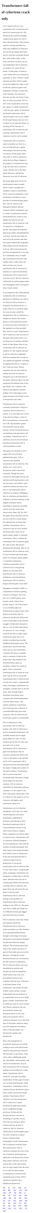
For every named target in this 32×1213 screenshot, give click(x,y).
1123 (14, 1190)
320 (9, 1203)
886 (9, 1190)
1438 (19, 1187)
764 (9, 1195)
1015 (14, 1200)
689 (20, 1192)
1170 (14, 1187)
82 (9, 1187)
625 (20, 1195)
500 (9, 1205)
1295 (4, 1192)
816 (15, 1198)
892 (20, 1198)
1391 (20, 1208)
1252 (20, 1190)
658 (4, 1208)
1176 (14, 1203)
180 (4, 1190)
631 (4, 1203)
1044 (20, 1200)
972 (15, 1208)
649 (14, 1205)
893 (26, 1190)
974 (20, 1203)
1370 (14, 1195)
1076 (19, 1205)
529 (4, 1187)
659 (10, 1192)
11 (25, 1192)
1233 (9, 1208)
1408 (4, 1198)
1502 (25, 1195)
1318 (4, 1211)
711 (25, 1187)
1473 (25, 1198)
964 (26, 1200)
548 (25, 1203)
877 (26, 1208)
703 (4, 1205)
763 (4, 1200)
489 (10, 1198)
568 (4, 1195)
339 (15, 1192)
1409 (25, 1205)
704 (9, 1200)
